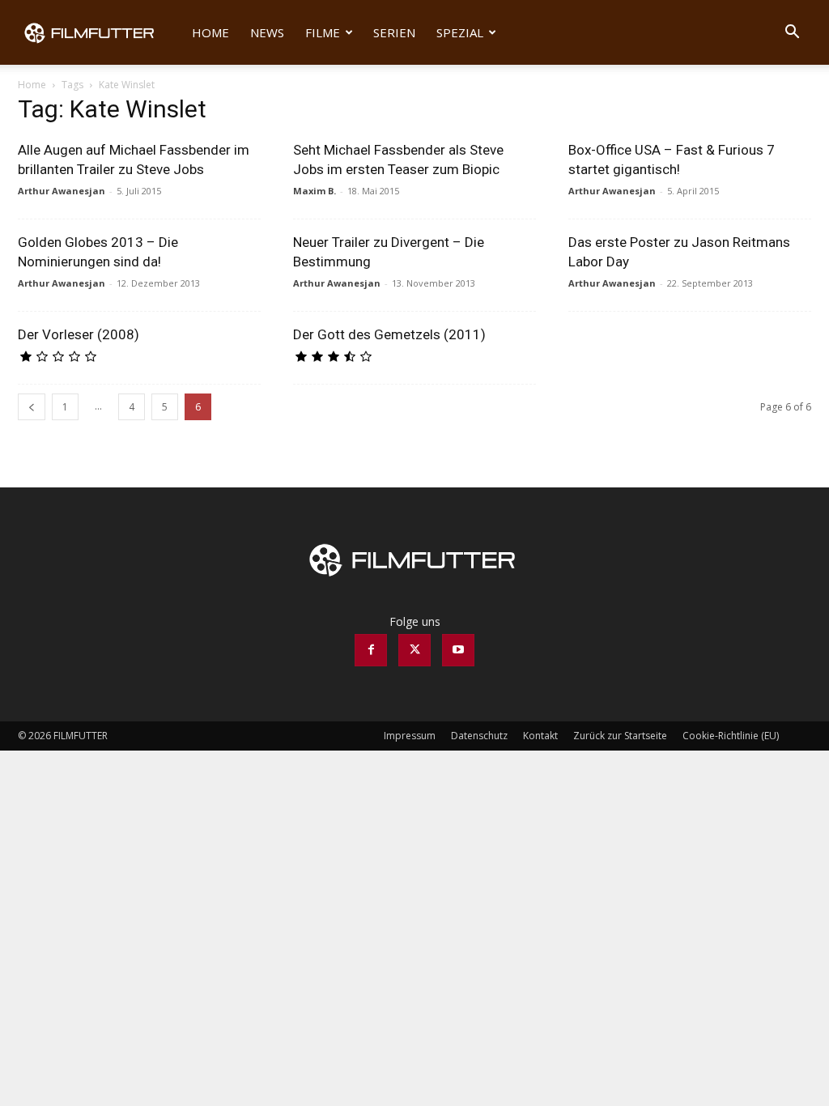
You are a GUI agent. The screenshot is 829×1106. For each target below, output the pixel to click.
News (267, 32)
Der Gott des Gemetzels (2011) (389, 334)
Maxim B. (314, 191)
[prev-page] (31, 406)
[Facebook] (371, 650)
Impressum (410, 735)
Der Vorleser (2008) (78, 334)
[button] (791, 33)
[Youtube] (458, 650)
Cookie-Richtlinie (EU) (730, 735)
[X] (414, 650)
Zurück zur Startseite (620, 735)
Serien (394, 32)
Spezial (459, 32)
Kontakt (540, 735)
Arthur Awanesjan (61, 191)
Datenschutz (479, 735)
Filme (322, 32)
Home (210, 32)
